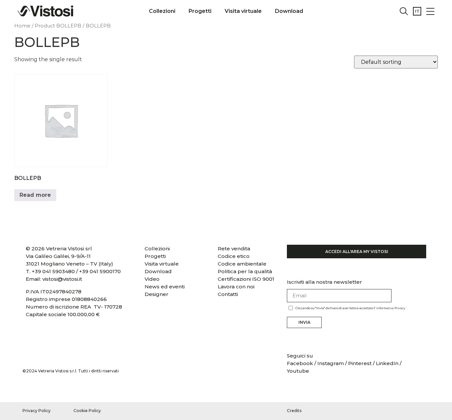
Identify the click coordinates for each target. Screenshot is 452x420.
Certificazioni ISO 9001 (246, 279)
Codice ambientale (242, 264)
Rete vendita (234, 248)
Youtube (298, 371)
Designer (156, 294)
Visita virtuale (243, 11)
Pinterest (360, 363)
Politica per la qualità (245, 271)
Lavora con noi (236, 286)
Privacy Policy (37, 410)
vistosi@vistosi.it (62, 279)
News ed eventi (165, 286)
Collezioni (162, 11)
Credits (294, 410)
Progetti (200, 11)
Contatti (228, 294)
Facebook (300, 363)
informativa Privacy (390, 308)
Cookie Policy (87, 410)
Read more (35, 195)
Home (22, 26)
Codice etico (233, 256)
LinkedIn (387, 363)
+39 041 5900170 (100, 271)
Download (289, 11)
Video (152, 279)
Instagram (330, 363)
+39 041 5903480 (53, 271)
